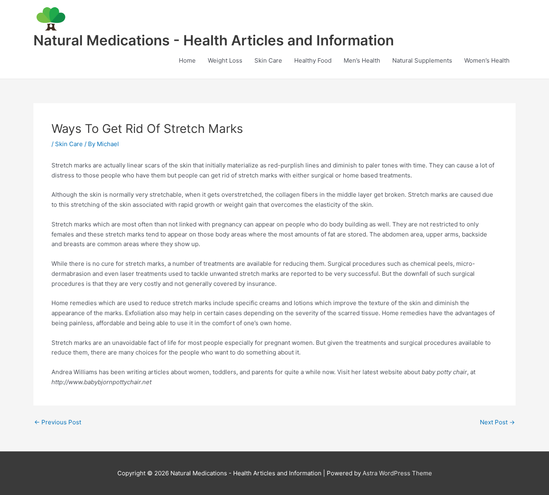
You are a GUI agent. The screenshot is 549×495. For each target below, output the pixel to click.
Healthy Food (313, 60)
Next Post (497, 422)
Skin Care (268, 60)
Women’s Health (487, 60)
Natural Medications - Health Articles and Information (213, 40)
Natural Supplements (422, 60)
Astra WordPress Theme (397, 473)
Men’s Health (362, 60)
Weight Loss (225, 60)
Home (187, 60)
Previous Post (57, 422)
